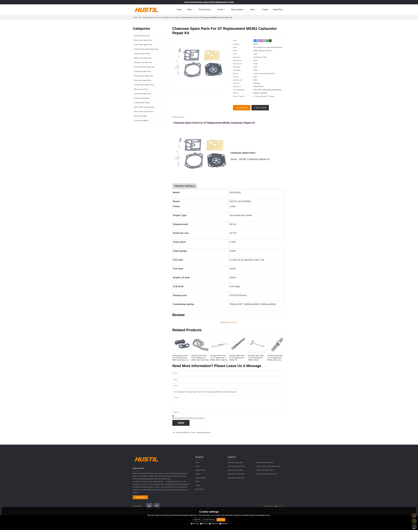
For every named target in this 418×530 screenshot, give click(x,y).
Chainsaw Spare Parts (150, 17)
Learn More (140, 497)
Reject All (197, 519)
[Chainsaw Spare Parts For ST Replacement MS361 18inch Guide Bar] (219, 344)
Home (179, 9)
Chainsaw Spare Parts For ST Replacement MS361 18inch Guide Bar (219, 358)
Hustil (189, 9)
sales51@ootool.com (203, 432)
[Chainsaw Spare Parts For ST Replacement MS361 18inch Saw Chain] (200, 344)
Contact (265, 9)
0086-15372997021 (183, 432)
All (140, 17)
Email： (193, 432)
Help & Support (237, 9)
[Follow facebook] (156, 506)
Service (220, 9)
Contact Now (243, 108)
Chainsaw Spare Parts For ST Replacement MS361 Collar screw (275, 358)
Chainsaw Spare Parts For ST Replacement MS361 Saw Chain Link (180, 358)
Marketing (224, 523)
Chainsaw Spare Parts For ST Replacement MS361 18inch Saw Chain (200, 358)
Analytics (205, 523)
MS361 (177, 17)
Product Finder (204, 9)
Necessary (195, 523)
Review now (233, 322)
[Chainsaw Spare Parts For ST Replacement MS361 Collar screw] (276, 344)
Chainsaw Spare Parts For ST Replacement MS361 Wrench (256, 358)
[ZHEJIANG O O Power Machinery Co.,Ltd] (146, 9)
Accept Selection (208, 519)
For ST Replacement (166, 17)
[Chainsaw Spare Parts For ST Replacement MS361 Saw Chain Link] (181, 344)
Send (181, 423)
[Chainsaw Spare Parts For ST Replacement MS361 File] (238, 344)
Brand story (278, 9)
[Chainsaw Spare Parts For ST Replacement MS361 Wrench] (257, 344)
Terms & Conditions (199, 418)
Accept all (221, 519)
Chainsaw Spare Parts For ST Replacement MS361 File (237, 358)
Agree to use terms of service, (188, 418)
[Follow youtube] (149, 506)
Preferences (214, 523)
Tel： (174, 432)
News (252, 9)
